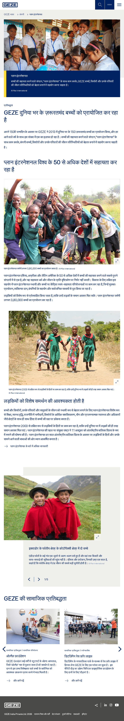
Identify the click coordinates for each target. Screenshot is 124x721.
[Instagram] (110, 705)
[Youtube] (117, 705)
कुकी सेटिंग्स (66, 714)
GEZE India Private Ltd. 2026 (18, 714)
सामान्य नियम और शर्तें (42, 714)
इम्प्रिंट (84, 714)
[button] (29, 579)
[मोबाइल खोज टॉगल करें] (100, 5)
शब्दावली (76, 714)
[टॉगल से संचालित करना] (119, 5)
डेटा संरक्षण (56, 714)
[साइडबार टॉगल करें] (109, 5)
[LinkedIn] (105, 705)
